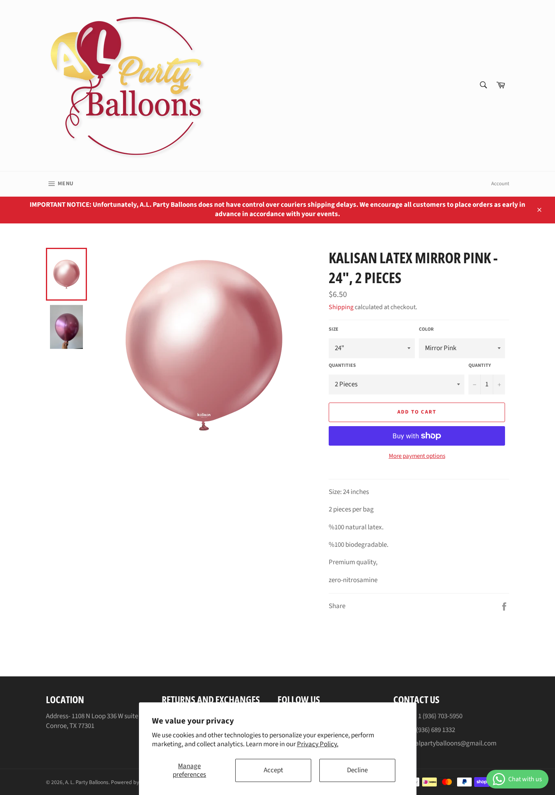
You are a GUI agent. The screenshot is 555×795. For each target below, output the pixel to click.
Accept (273, 770)
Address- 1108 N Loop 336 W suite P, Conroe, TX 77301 (95, 720)
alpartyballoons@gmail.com (455, 743)
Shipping (341, 307)
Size (333, 329)
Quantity (479, 365)
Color (426, 329)
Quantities (342, 365)
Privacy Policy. (317, 744)
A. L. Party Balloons (86, 782)
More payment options (417, 456)
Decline (357, 770)
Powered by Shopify (134, 782)
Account (500, 183)
